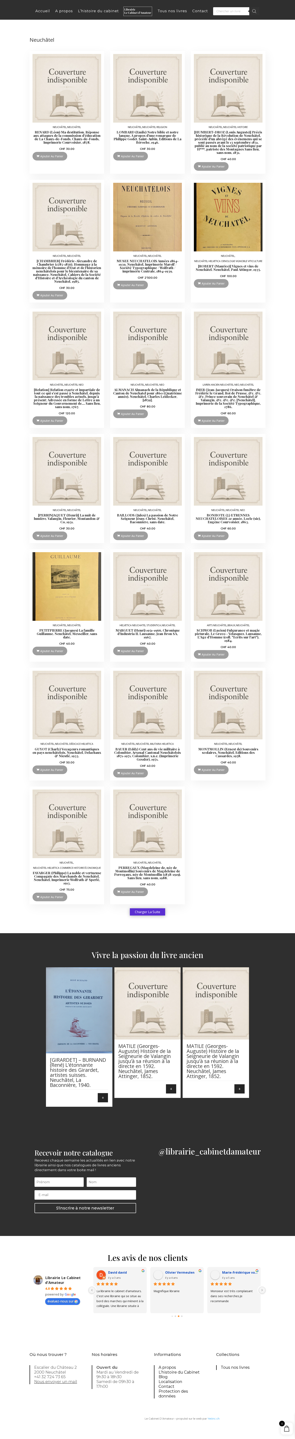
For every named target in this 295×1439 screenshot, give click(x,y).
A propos (167, 1367)
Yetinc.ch (214, 1418)
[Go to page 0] (172, 1316)
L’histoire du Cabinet (179, 1372)
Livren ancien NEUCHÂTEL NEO (221, 385)
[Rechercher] (254, 11)
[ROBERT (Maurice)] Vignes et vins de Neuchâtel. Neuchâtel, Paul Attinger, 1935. (228, 268)
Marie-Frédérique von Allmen (239, 1272)
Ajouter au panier (51, 156)
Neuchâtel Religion (154, 127)
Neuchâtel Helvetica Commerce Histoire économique (67, 868)
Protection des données (173, 1393)
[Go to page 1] (175, 1316)
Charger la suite (147, 912)
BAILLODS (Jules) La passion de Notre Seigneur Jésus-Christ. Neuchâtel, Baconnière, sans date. (147, 518)
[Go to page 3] (182, 1316)
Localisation (170, 1381)
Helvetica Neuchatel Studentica (140, 625)
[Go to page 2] (178, 1316)
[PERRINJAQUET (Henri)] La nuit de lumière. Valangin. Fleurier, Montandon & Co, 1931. (67, 518)
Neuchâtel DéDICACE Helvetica (74, 744)
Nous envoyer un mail (55, 1381)
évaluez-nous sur (61, 1301)
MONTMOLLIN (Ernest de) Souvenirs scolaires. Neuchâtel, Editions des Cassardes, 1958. (228, 752)
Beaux (231, 625)
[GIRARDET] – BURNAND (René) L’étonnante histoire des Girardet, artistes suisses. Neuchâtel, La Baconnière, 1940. (78, 1072)
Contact (166, 1386)
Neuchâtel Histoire (235, 127)
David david (117, 1272)
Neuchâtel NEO (74, 385)
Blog (163, 1376)
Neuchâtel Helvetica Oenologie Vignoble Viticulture (228, 261)
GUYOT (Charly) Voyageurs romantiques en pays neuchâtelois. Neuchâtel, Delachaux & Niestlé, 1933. (67, 752)
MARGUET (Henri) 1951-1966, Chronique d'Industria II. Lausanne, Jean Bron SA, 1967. (148, 633)
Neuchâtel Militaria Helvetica (155, 744)
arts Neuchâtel (217, 625)
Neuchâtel (59, 127)
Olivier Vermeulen (179, 1272)
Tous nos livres (235, 1367)
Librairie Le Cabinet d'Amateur (63, 1280)
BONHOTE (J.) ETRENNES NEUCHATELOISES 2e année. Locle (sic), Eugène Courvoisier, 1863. (228, 518)
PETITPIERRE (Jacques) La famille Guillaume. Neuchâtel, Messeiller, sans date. (67, 633)
